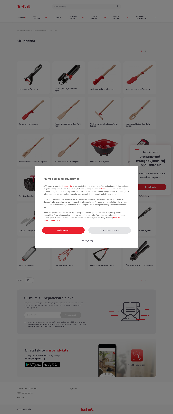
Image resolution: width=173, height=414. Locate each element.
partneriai (68, 186)
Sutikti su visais (63, 230)
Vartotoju (105, 189)
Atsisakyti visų (87, 241)
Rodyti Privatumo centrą (109, 230)
